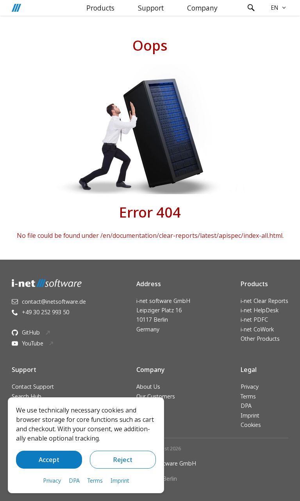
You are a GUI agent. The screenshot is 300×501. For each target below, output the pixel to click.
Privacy (250, 386)
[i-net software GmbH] (16, 8)
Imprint (250, 415)
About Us (148, 386)
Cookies (251, 424)
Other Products (260, 338)
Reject (122, 459)
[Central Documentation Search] (251, 8)
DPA (246, 405)
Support (151, 7)
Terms (248, 396)
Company (202, 7)
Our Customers (155, 396)
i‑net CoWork (257, 329)
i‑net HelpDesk (260, 310)
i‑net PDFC (254, 319)
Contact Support (33, 386)
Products (100, 7)
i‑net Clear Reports (264, 300)
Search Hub (26, 396)
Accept (49, 459)
